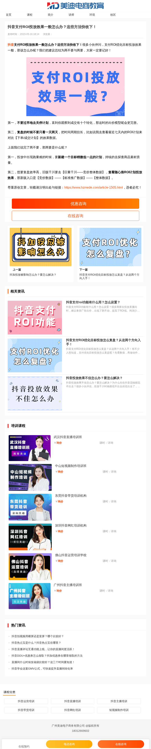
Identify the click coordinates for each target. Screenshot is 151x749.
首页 (8, 14)
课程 (29, 14)
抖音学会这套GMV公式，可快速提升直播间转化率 (42, 668)
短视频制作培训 (119, 710)
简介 (50, 14)
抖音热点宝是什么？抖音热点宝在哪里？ (36, 642)
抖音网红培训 (72, 710)
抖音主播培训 (119, 701)
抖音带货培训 (26, 710)
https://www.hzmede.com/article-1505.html (93, 187)
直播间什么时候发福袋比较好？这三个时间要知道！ (43, 662)
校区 (113, 14)
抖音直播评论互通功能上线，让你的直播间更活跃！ (43, 649)
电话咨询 (69, 744)
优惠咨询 (77, 203)
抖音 (11, 44)
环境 (92, 14)
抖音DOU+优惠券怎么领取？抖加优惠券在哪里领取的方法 (47, 655)
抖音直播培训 (72, 701)
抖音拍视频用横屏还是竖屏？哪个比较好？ (38, 636)
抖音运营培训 (26, 701)
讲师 (71, 14)
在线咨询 (75, 216)
